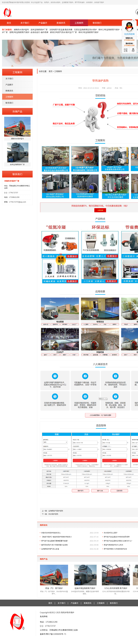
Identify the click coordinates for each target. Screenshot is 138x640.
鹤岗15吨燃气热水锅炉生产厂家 (63, 32)
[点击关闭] (133, 20)
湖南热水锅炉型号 (21, 29)
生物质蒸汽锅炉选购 (55, 511)
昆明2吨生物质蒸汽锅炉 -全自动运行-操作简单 (28, 32)
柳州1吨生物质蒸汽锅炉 (89, 32)
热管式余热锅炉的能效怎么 (69, 532)
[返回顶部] (133, 50)
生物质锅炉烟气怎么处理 (69, 549)
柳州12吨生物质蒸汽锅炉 (109, 29)
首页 (9, 22)
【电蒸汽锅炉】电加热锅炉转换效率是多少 (69, 537)
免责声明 (43, 616)
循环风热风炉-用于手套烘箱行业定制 (69, 545)
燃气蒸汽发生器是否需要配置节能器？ (69, 541)
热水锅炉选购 (53, 514)
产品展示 (43, 22)
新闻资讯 (61, 22)
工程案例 (79, 22)
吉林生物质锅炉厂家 (39, 29)
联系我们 (97, 22)
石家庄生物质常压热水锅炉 (85, 29)
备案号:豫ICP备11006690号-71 (53, 634)
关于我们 (24, 22)
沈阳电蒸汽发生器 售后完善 (60, 29)
